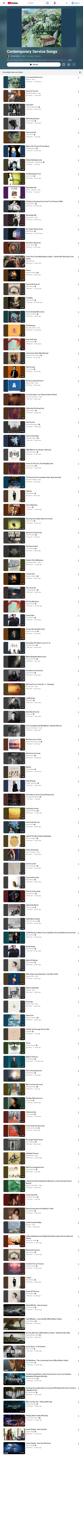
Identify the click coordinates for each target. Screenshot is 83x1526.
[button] (41, 28)
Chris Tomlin (29, 134)
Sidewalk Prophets (31, 438)
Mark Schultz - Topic (32, 217)
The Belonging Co (31, 590)
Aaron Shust (29, 1349)
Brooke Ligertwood (31, 783)
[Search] (47, 3)
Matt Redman (30, 935)
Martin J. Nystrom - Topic (33, 190)
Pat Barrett (29, 714)
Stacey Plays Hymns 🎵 (33, 741)
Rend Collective (30, 1169)
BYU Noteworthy (30, 1392)
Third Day (29, 507)
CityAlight (29, 1031)
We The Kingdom (31, 838)
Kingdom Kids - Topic (32, 976)
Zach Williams (30, 548)
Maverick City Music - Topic (34, 397)
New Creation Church (32, 1418)
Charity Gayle (30, 1114)
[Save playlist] (63, 64)
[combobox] (36, 3)
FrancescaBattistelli (32, 107)
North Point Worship (32, 921)
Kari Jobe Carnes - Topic (33, 328)
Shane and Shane (31, 314)
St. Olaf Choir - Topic (32, 686)
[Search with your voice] (55, 3)
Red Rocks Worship (32, 1128)
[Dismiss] (80, 72)
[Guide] (4, 3)
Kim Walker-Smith (31, 1197)
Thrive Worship (30, 535)
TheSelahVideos (31, 148)
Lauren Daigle (30, 121)
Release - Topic (30, 79)
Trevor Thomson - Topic (33, 852)
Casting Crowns (30, 1045)
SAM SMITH (29, 700)
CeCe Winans (30, 673)
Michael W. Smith (31, 1240)
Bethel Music (30, 231)
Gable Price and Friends (33, 355)
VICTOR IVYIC (30, 300)
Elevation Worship (31, 272)
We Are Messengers (32, 424)
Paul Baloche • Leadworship (34, 162)
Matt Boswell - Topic (32, 1155)
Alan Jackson (30, 286)
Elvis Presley (30, 824)
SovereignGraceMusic (32, 797)
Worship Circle (30, 261)
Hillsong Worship (31, 659)
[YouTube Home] (12, 3)
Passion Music (30, 203)
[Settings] (66, 3)
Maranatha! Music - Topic (33, 93)
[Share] (69, 64)
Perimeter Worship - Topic (33, 479)
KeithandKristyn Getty (32, 1335)
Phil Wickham (30, 493)
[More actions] (74, 64)
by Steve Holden (15, 56)
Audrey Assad (30, 341)
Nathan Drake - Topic (32, 383)
